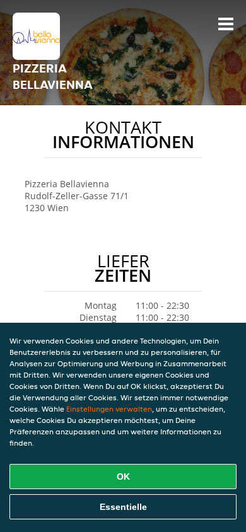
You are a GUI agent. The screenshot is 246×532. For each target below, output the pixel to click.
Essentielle (123, 507)
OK (123, 476)
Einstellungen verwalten (109, 408)
